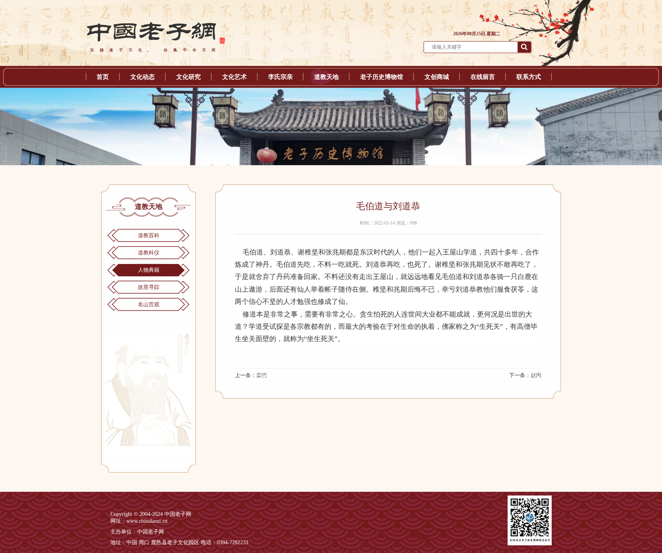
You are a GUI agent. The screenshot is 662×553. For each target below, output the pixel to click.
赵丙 (536, 375)
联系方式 (528, 77)
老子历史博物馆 (381, 77)
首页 (103, 77)
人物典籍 (148, 270)
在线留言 (482, 77)
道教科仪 (148, 253)
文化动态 (142, 77)
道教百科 (148, 235)
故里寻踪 (148, 287)
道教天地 (326, 77)
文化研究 (188, 77)
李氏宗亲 (280, 77)
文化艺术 (234, 77)
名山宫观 (148, 304)
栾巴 (261, 375)
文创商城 (436, 77)
